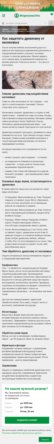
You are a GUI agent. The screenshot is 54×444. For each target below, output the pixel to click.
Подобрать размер (27, 420)
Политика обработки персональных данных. (22, 432)
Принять (45, 439)
